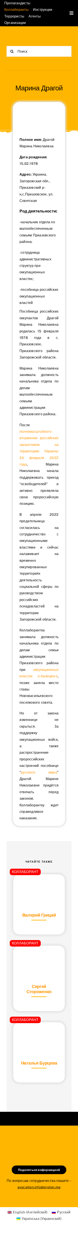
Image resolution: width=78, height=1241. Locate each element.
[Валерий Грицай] (39, 885)
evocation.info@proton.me (39, 1187)
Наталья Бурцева (39, 1063)
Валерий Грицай (39, 915)
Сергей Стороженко (39, 989)
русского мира (39, 772)
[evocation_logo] (22, 37)
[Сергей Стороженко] (39, 956)
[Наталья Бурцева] (39, 1033)
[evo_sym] (39, 1140)
